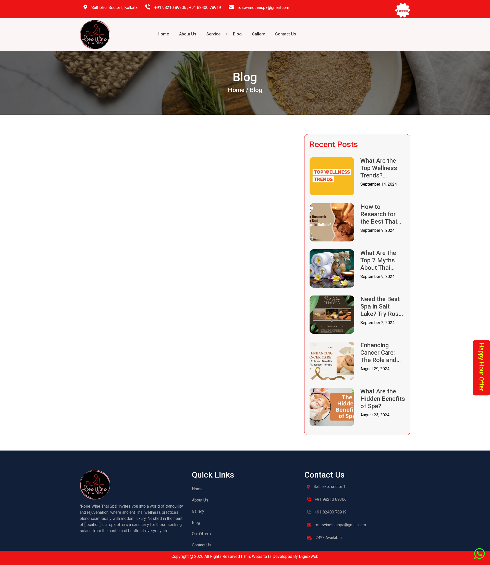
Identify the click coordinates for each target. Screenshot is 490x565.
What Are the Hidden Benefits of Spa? (382, 399)
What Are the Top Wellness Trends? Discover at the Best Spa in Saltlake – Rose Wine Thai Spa (382, 168)
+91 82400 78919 (205, 7)
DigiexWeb (308, 556)
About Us (187, 34)
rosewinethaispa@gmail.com (263, 7)
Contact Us (285, 34)
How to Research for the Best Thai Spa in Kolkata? (381, 214)
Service (213, 34)
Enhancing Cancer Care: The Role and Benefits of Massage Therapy (378, 353)
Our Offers (201, 533)
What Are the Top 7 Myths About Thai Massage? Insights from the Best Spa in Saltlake (381, 260)
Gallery (258, 34)
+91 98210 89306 (170, 7)
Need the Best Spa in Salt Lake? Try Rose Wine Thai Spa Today (381, 306)
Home (163, 34)
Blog (237, 34)
